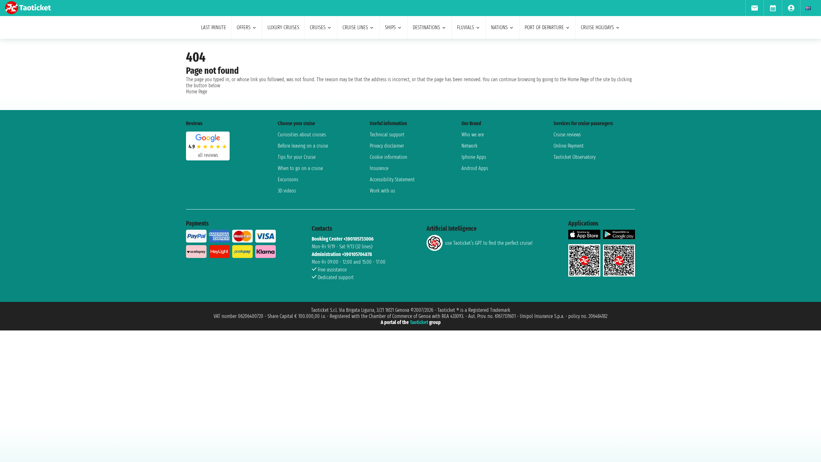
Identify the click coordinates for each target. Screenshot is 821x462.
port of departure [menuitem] (544, 27)
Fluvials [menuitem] (465, 27)
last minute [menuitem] (213, 27)
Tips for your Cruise (297, 157)
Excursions (288, 179)
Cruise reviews (567, 135)
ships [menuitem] (390, 27)
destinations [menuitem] (426, 27)
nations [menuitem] (499, 27)
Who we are (472, 135)
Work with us (382, 191)
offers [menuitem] (243, 27)
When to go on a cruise (300, 168)
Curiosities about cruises (302, 135)
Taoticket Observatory (575, 157)
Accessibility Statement (392, 179)
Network (469, 146)
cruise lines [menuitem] (355, 27)
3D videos (287, 191)
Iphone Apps (473, 157)
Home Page (196, 92)
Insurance (379, 168)
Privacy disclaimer (387, 146)
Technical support (387, 135)
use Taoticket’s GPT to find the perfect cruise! (488, 243)
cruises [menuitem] (318, 27)
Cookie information (388, 157)
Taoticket (419, 322)
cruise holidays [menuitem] (597, 27)
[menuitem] (754, 8)
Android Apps (474, 168)
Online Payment (569, 146)
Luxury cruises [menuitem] (283, 27)
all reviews (208, 155)
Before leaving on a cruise (303, 146)
